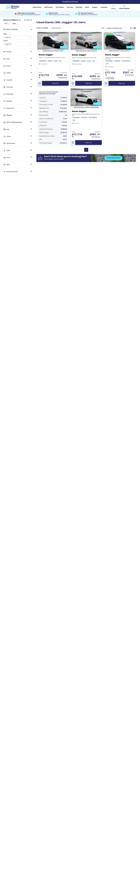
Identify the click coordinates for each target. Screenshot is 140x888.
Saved (113, 8)
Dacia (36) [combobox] (8, 37)
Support (95, 7)
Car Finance (60, 7)
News (87, 7)
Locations (103, 7)
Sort (103, 28)
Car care (70, 7)
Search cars (37, 7)
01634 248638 (124, 8)
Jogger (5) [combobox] (8, 44)
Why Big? (79, 7)
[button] (27, 20)
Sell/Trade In (48, 7)
